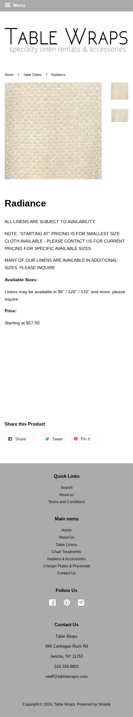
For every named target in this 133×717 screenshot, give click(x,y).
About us (66, 495)
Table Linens (66, 545)
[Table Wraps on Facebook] (52, 604)
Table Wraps (64, 704)
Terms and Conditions (66, 502)
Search (67, 488)
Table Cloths (32, 75)
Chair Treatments (66, 552)
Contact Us (66, 573)
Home (9, 75)
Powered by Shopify (94, 704)
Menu (18, 5)
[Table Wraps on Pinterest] (66, 604)
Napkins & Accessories (66, 559)
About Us (66, 537)
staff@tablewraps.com (66, 676)
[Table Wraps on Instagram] (81, 604)
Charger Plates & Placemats (66, 566)
